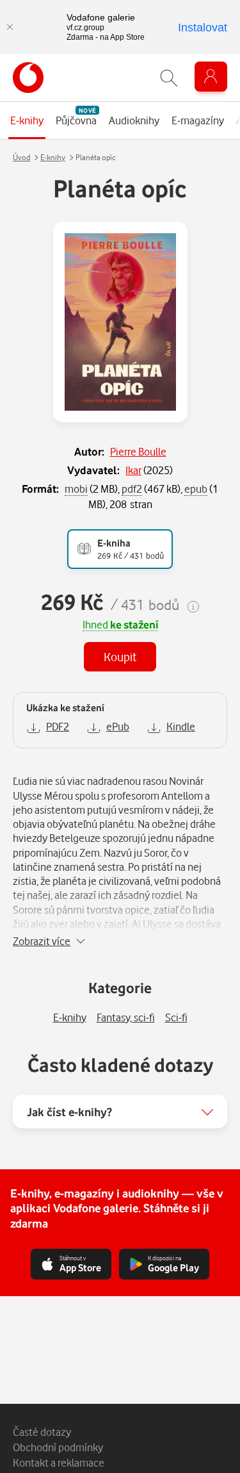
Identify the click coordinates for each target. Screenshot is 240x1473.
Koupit (120, 656)
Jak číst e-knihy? (69, 1112)
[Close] (9, 27)
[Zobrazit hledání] (169, 78)
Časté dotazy (42, 1431)
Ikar (133, 470)
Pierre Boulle (138, 451)
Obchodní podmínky (58, 1447)
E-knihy (52, 157)
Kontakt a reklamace (58, 1462)
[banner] (28, 77)
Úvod (21, 157)
